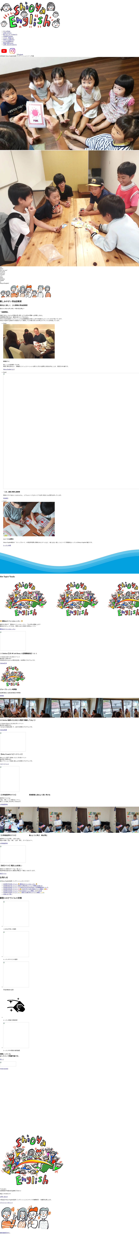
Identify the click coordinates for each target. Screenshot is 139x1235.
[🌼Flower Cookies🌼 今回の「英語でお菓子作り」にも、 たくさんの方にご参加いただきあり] (52, 1115)
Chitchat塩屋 (3, 730)
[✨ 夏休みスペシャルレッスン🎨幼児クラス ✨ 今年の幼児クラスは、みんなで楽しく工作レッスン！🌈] (52, 1086)
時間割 (2, 695)
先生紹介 (5, 498)
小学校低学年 (4, 843)
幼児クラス (3, 873)
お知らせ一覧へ (7, 894)
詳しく (2, 1059)
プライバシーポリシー (6, 1202)
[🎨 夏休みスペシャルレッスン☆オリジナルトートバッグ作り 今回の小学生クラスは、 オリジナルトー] (17, 1084)
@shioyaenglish (4, 1068)
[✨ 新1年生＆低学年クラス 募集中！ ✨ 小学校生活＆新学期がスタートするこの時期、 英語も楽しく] (87, 1114)
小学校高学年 (4, 804)
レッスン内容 (7, 545)
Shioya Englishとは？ (9, 369)
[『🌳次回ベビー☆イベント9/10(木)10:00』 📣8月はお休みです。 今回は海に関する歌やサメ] (17, 1113)
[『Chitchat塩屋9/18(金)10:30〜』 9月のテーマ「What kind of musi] (122, 1079)
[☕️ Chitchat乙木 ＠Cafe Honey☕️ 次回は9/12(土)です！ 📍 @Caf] (87, 1078)
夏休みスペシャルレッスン (7, 629)
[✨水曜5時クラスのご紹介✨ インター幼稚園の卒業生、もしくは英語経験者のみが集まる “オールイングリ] (122, 1112)
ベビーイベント (4, 764)
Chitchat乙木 (3, 663)
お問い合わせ (4, 1196)
